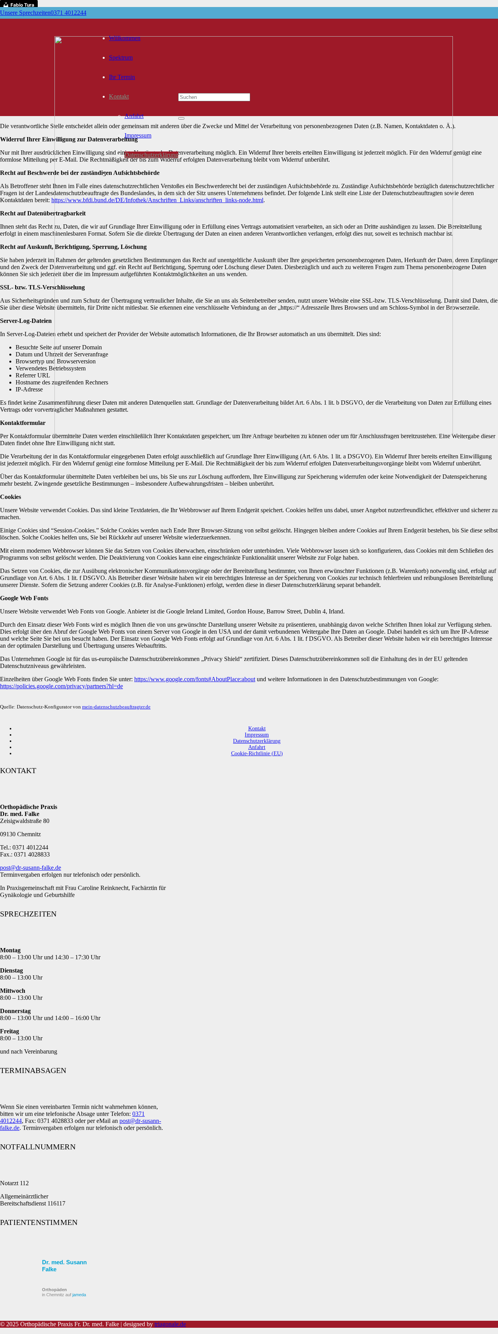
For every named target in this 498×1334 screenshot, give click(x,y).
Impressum (257, 735)
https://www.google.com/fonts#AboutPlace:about (194, 679)
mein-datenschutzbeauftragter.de (116, 707)
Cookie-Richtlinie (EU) (257, 753)
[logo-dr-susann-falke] (253, 433)
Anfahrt (256, 747)
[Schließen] (181, 118)
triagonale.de (170, 1324)
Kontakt (257, 728)
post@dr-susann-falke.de (30, 867)
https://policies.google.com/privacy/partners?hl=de (61, 686)
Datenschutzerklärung (257, 741)
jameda (79, 1294)
